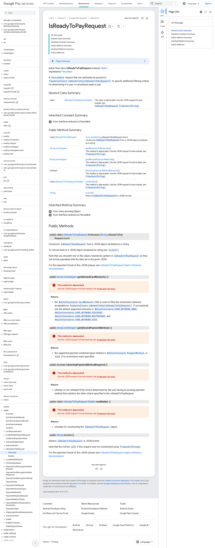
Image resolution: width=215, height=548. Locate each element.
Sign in (208, 3)
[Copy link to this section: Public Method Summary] (84, 130)
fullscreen (205, 12)
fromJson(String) (95, 154)
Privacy (55, 542)
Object (104, 68)
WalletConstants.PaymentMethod (125, 353)
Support (112, 3)
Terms (46, 542)
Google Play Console (129, 513)
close (210, 12)
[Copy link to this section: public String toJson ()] (77, 435)
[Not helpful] (147, 18)
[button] (19, 25)
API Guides (48, 3)
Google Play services (78, 18)
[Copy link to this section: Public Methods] (76, 226)
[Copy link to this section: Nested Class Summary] (83, 93)
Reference (84, 3)
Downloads (126, 3)
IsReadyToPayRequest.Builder (78, 100)
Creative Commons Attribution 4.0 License (122, 480)
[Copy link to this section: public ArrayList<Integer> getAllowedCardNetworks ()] (111, 277)
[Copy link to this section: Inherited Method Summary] (89, 205)
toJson (89, 193)
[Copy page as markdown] (119, 26)
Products (61, 18)
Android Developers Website (94, 508)
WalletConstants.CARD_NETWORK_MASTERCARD (80, 316)
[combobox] (163, 3)
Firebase (103, 525)
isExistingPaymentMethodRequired (102, 170)
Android (76, 525)
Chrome (89, 525)
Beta (140, 3)
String (98, 137)
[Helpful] (142, 18)
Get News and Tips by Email (55, 513)
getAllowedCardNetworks (97, 148)
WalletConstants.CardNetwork (76, 302)
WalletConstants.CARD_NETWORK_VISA (76, 319)
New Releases (66, 3)
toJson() (114, 250)
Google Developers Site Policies (116, 483)
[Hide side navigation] (35, 543)
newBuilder (91, 182)
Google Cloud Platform (123, 525)
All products (78, 530)
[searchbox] (20, 13)
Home (51, 18)
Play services (24, 4)
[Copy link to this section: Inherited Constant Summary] (90, 115)
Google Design (87, 513)
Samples (98, 3)
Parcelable (66, 71)
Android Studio (127, 508)
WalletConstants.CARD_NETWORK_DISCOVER (78, 312)
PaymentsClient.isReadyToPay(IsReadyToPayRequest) (80, 81)
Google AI (144, 525)
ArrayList (54, 148)
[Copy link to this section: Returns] (61, 297)
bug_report (201, 12)
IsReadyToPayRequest (65, 137)
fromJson (90, 137)
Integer (62, 148)
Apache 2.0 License (78, 483)
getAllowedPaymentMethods (99, 159)
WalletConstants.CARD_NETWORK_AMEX (116, 309)
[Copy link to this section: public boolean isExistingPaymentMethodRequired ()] (110, 365)
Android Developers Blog (54, 508)
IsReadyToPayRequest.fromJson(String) (117, 106)
